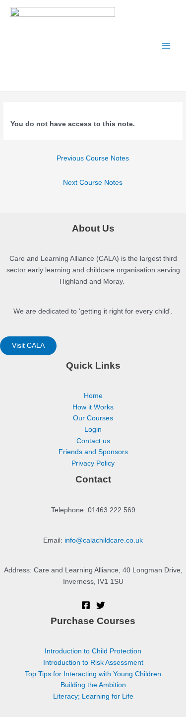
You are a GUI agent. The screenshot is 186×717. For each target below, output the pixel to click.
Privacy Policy (93, 463)
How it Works (93, 407)
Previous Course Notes (93, 158)
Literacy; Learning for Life (93, 696)
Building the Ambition (93, 685)
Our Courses (93, 418)
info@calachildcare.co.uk (103, 540)
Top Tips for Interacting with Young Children (93, 674)
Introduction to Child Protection (93, 651)
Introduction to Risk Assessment (93, 662)
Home (93, 395)
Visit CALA (28, 345)
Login (93, 429)
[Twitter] (100, 605)
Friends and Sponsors (93, 452)
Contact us (93, 441)
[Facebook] (85, 605)
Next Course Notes (93, 182)
